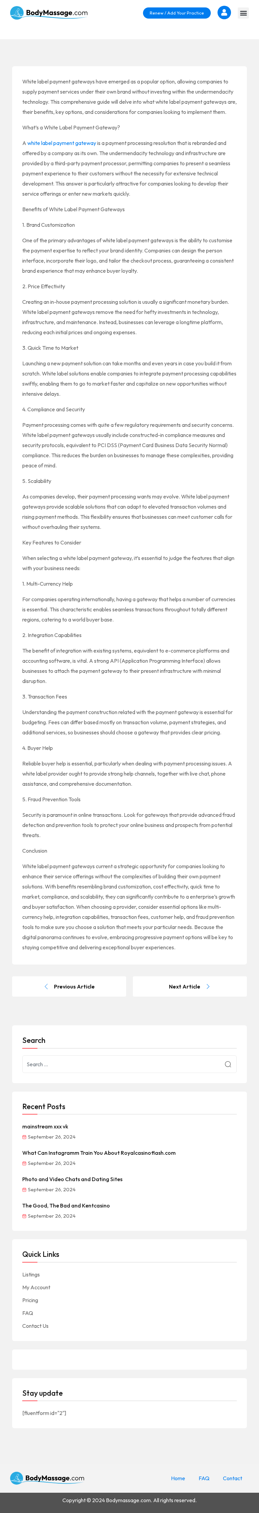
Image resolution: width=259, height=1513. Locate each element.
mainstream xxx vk (45, 1126)
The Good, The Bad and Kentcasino (66, 1205)
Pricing (30, 1300)
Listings (31, 1274)
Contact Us (35, 1325)
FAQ (27, 1313)
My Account (36, 1287)
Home (178, 1478)
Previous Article (74, 986)
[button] (243, 13)
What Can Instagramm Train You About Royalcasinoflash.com (99, 1152)
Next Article (184, 986)
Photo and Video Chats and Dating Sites (72, 1179)
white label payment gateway (61, 143)
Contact (232, 1478)
